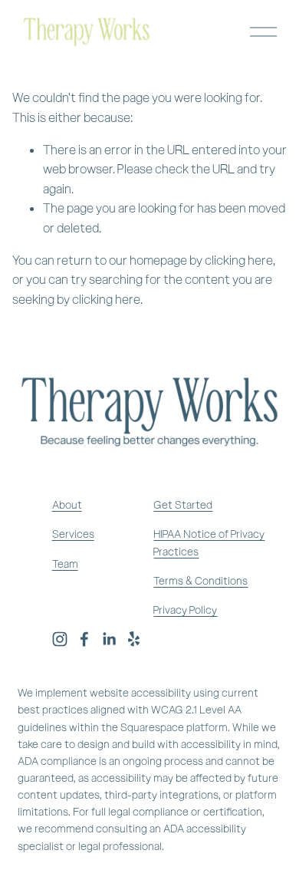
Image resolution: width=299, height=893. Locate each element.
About (67, 505)
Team (65, 564)
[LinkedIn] (109, 639)
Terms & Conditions (200, 581)
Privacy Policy (185, 610)
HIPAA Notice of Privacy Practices (208, 543)
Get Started (182, 505)
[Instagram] (59, 639)
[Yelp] (133, 639)
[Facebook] (84, 639)
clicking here (239, 260)
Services (73, 534)
